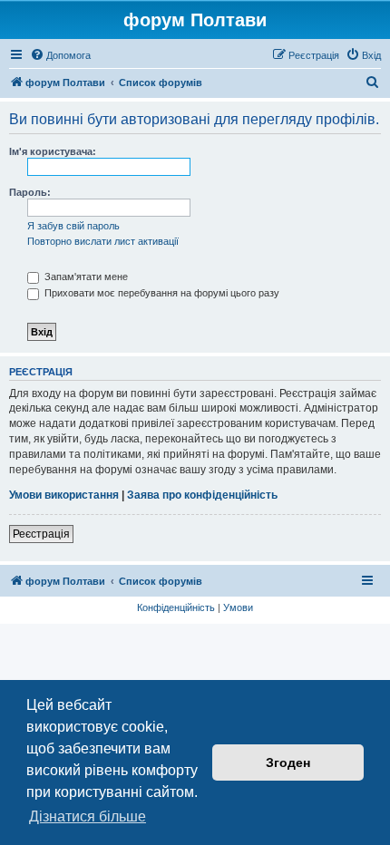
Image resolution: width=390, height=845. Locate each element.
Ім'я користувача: (52, 151)
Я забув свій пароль (73, 225)
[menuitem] (60, 55)
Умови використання (64, 495)
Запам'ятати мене (85, 276)
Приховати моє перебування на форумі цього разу (160, 292)
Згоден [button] (288, 762)
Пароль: (30, 192)
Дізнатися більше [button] (87, 816)
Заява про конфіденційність (202, 495)
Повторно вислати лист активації (103, 241)
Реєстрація (41, 534)
